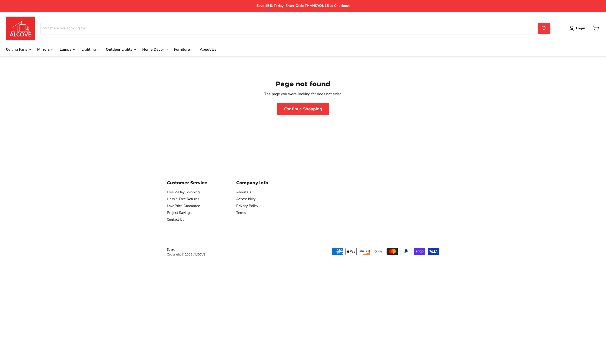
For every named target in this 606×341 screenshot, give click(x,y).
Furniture (182, 49)
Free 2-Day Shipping (183, 192)
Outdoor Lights (119, 49)
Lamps (66, 49)
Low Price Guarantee (183, 205)
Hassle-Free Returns (183, 199)
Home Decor (153, 49)
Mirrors (44, 49)
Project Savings (179, 212)
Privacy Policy (247, 205)
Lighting (89, 49)
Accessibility (246, 199)
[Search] (544, 28)
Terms (241, 212)
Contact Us (175, 219)
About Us (208, 49)
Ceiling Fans (17, 49)
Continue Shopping (303, 109)
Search (171, 249)
